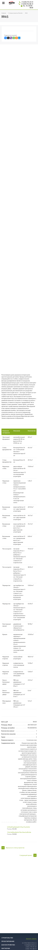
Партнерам (5, 948)
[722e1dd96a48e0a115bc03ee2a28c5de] (3, 833)
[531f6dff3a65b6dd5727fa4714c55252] (3, 828)
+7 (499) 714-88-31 (27, 4)
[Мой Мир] (19, 38)
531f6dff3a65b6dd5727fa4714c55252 (18, 827)
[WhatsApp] (14, 38)
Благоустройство (8, 945)
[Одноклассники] (16, 38)
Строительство (7, 938)
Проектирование (7, 941)
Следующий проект (26, 855)
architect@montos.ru (29, 943)
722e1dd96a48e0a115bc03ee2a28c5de (19, 832)
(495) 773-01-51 (31, 947)
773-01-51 (30, 2)
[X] (8, 38)
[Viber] (11, 38)
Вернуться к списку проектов (15, 848)
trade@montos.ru (31, 945)
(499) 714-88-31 (31, 949)
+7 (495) (24, 2)
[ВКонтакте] (5, 38)
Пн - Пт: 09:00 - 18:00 (28, 6)
